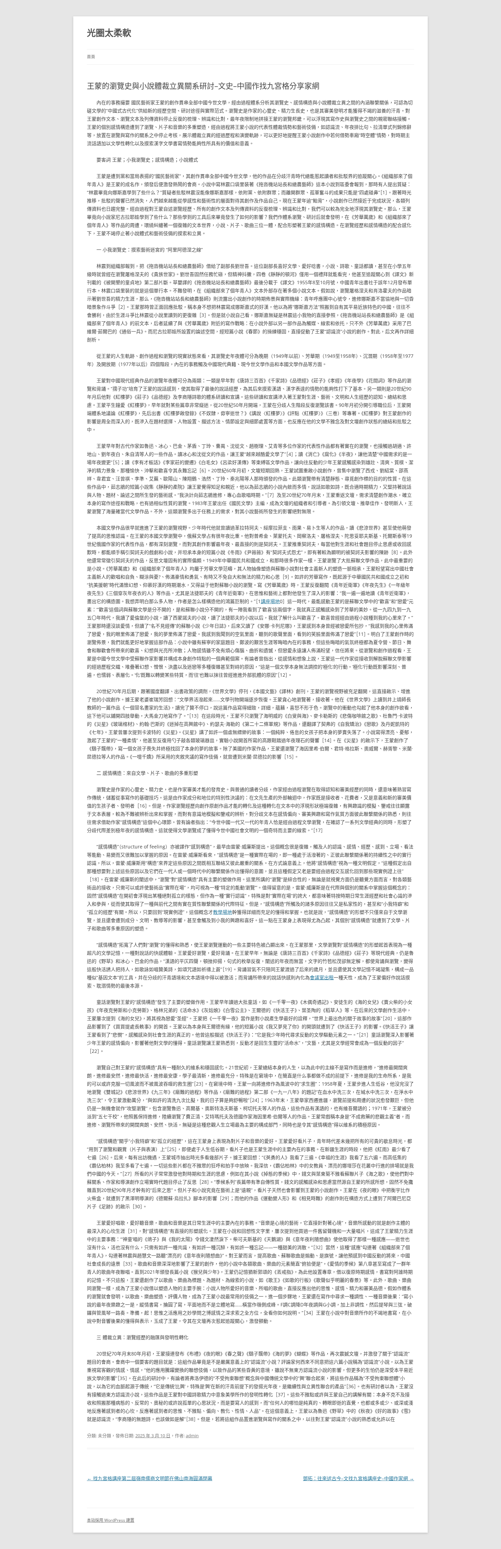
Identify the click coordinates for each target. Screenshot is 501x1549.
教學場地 (222, 912)
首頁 (91, 57)
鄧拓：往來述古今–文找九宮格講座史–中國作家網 (358, 1478)
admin (192, 1435)
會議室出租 (322, 977)
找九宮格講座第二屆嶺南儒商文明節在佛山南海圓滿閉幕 (149, 1478)
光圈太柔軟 (109, 33)
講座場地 (270, 601)
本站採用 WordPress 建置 (110, 1520)
